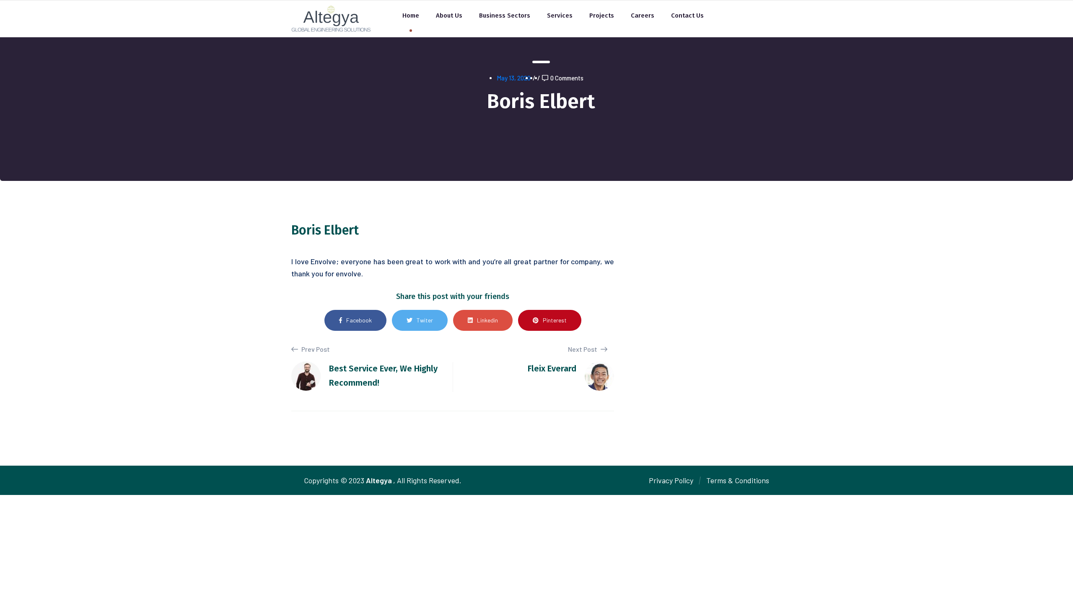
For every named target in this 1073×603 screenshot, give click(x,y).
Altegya (379, 480)
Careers (642, 15)
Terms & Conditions (737, 480)
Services (560, 15)
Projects (601, 15)
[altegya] (331, 18)
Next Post (583, 349)
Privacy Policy (671, 480)
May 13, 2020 (514, 78)
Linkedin (487, 320)
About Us (449, 15)
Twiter (425, 320)
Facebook (359, 320)
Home (410, 15)
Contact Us (687, 15)
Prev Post (315, 349)
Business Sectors (504, 15)
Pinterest (555, 320)
